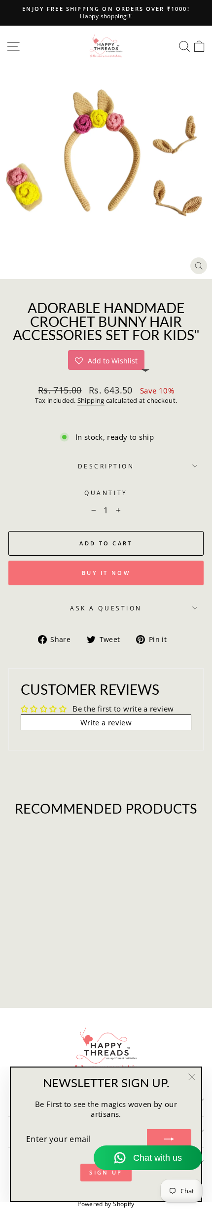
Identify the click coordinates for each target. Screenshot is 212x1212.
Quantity (105, 493)
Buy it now (106, 572)
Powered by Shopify (106, 1204)
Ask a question (105, 608)
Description (106, 466)
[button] (106, 360)
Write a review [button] (106, 722)
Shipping (91, 400)
